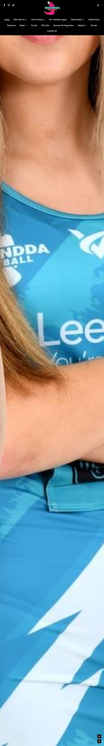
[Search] (98, 5)
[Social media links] (4, 5)
